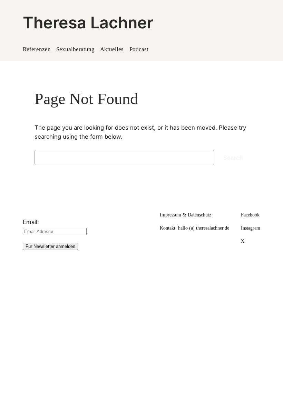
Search (233, 157)
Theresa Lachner (88, 22)
